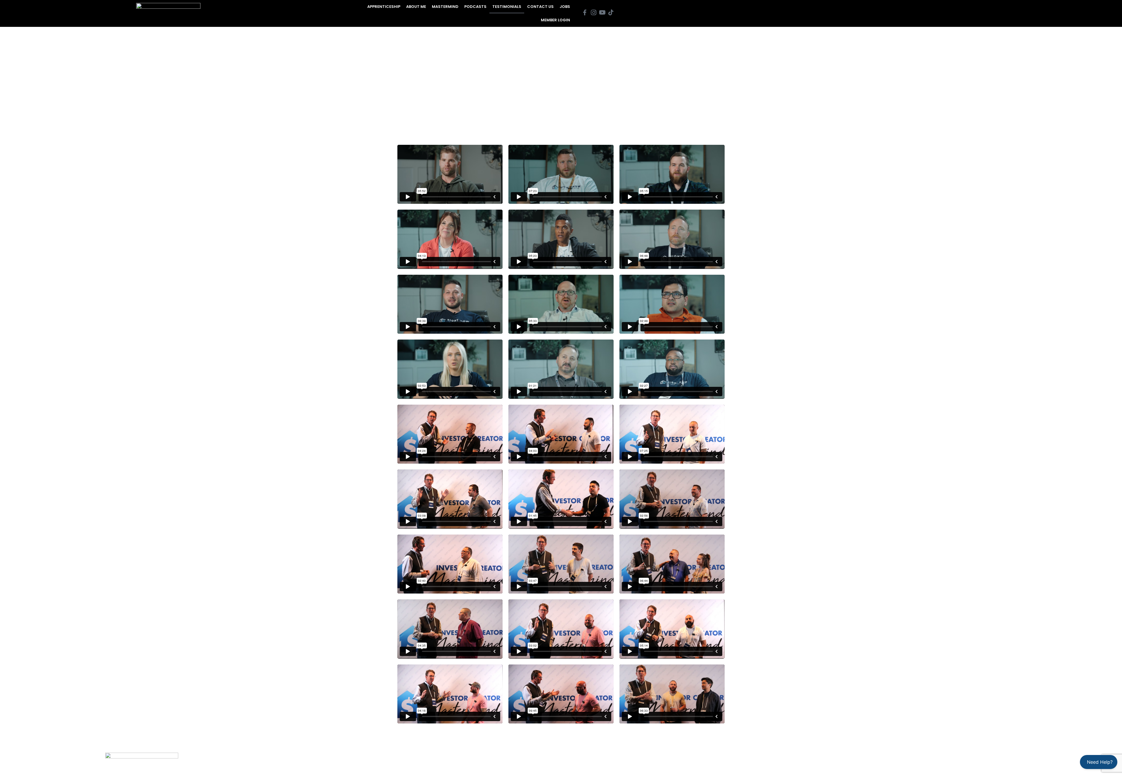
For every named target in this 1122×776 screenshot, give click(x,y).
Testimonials (506, 6)
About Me (416, 6)
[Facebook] (1019, 761)
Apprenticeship (383, 6)
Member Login (555, 20)
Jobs (565, 6)
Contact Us (540, 6)
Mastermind (445, 6)
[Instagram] (1034, 761)
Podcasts (475, 6)
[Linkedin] (1078, 761)
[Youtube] (1049, 761)
